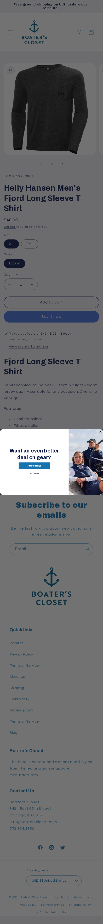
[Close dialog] (100, 431)
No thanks (34, 473)
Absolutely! (34, 465)
